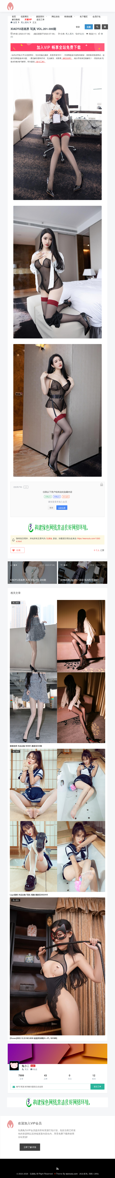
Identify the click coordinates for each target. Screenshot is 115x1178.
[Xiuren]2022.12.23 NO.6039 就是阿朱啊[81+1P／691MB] (33, 1038)
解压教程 (16, 19)
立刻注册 (61, 507)
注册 (89, 26)
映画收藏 (68, 16)
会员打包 (96, 16)
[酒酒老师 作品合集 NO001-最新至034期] (57, 671)
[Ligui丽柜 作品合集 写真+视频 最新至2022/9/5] (57, 820)
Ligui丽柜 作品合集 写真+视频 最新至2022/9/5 (29, 894)
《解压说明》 (66, 58)
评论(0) (81, 33)
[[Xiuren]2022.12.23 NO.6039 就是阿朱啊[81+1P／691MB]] (57, 966)
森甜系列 (40, 16)
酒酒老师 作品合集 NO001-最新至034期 (26, 746)
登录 (78, 26)
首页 (14, 16)
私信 (35, 1069)
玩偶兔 (49, 538)
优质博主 (25, 16)
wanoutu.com (72, 1173)
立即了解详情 (30, 1147)
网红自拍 (55, 16)
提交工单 (40, 19)
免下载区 (84, 16)
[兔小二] (14, 1066)
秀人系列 (69, 33)
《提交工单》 (40, 61)
